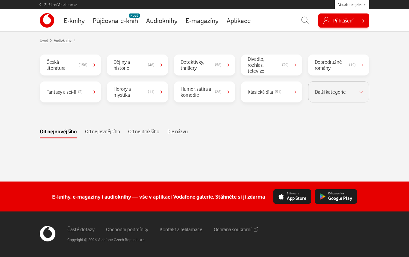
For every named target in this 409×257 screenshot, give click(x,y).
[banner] (47, 20)
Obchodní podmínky (127, 229)
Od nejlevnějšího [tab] (102, 131)
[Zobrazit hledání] (305, 20)
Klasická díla (264, 92)
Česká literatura (66, 65)
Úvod (44, 40)
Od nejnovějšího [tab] (58, 131)
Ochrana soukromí (233, 229)
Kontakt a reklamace (181, 229)
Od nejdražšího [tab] (143, 131)
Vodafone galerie (352, 4)
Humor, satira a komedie (201, 92)
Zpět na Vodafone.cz (60, 4)
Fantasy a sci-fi (64, 92)
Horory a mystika (133, 92)
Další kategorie (330, 92)
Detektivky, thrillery (201, 65)
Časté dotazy (81, 229)
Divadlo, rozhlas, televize (268, 65)
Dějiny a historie (133, 65)
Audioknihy (63, 40)
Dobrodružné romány (335, 65)
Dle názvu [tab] (177, 131)
